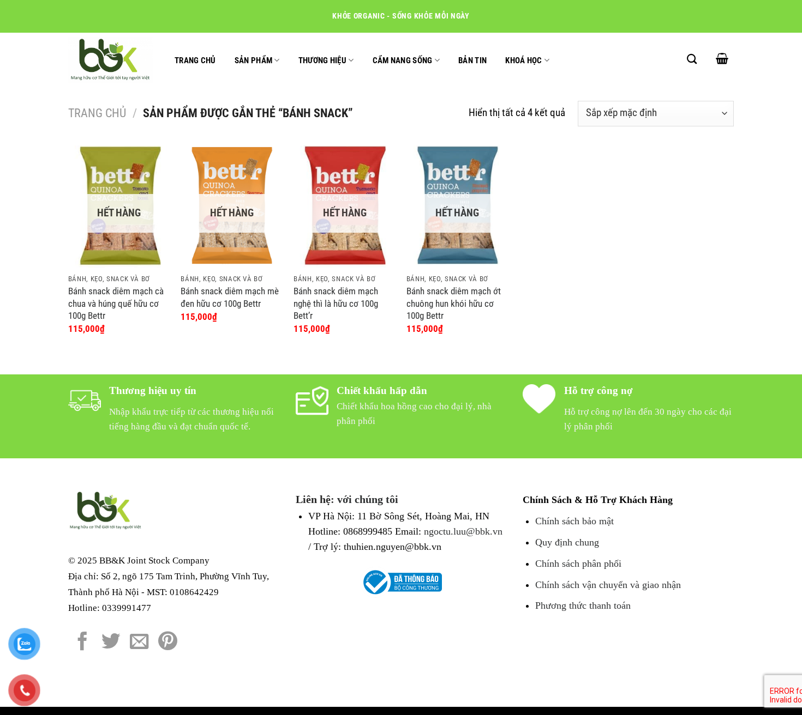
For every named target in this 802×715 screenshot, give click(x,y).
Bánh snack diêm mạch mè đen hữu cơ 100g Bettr (230, 297)
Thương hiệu (322, 60)
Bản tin (472, 60)
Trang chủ (195, 60)
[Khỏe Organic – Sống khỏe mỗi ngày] (110, 60)
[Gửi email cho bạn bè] (139, 642)
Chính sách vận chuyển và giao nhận (608, 584)
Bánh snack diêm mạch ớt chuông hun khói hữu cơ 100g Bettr (453, 303)
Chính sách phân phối (578, 563)
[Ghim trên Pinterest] (167, 642)
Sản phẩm (253, 60)
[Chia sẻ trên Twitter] (111, 642)
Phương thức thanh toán (583, 605)
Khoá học (523, 60)
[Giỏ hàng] (722, 58)
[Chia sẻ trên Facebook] (82, 642)
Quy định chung (567, 542)
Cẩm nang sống (403, 60)
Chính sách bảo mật (574, 521)
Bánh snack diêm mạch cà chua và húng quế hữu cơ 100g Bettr (116, 303)
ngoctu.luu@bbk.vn (463, 531)
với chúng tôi (367, 499)
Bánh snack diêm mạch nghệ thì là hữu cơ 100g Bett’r (336, 303)
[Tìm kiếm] (691, 59)
